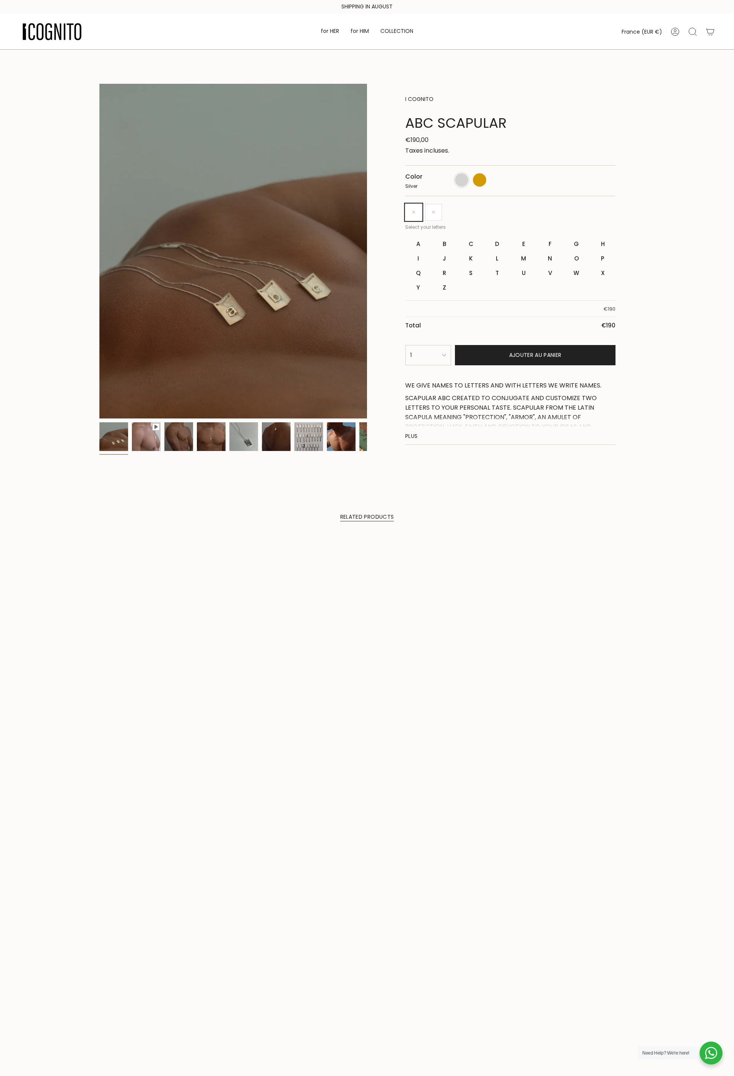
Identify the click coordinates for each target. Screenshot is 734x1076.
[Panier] (710, 31)
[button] (330, 32)
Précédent (99, 251)
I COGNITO (419, 99)
